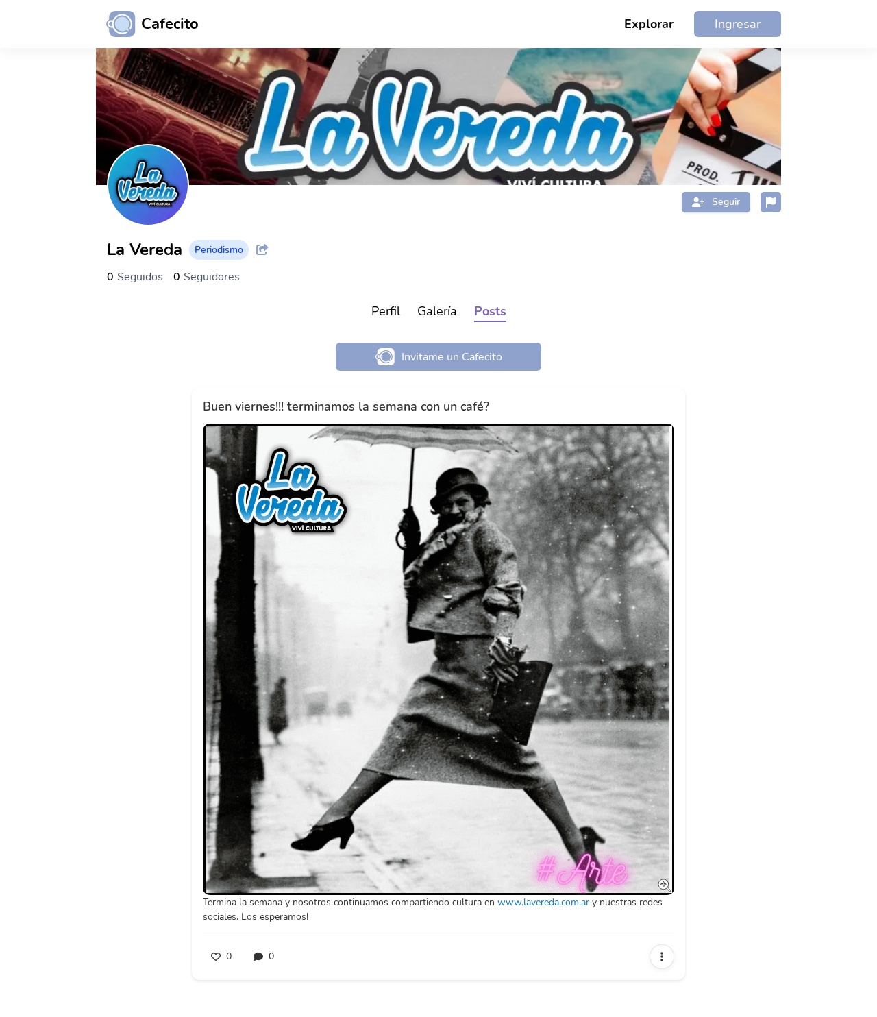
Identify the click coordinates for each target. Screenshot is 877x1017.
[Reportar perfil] (771, 202)
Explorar (649, 24)
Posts (490, 311)
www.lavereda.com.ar (543, 902)
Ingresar (738, 24)
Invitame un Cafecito (452, 357)
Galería (437, 311)
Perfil (385, 311)
